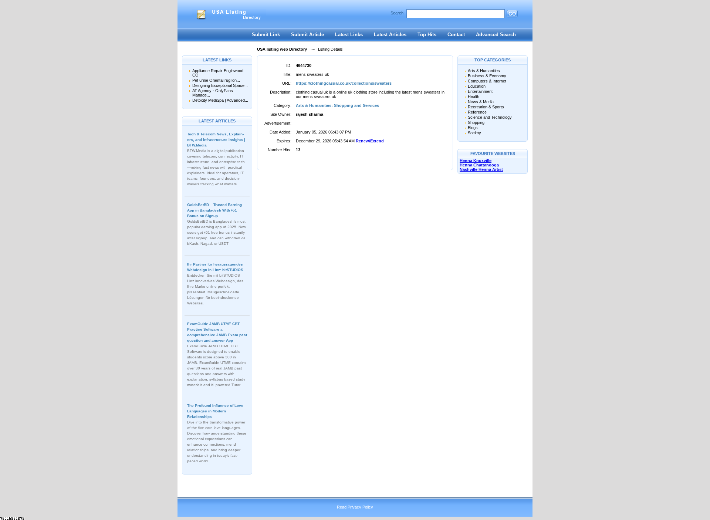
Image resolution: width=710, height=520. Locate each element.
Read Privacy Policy (355, 507)
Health (473, 96)
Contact (456, 34)
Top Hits (426, 34)
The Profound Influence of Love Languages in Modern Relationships (215, 411)
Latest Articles (390, 34)
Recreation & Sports (486, 107)
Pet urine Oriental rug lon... (216, 80)
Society (474, 133)
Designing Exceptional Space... (220, 85)
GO (512, 14)
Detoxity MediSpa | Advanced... (220, 100)
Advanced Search (496, 34)
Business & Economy (487, 76)
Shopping (476, 122)
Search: (397, 13)
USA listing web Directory (282, 49)
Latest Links (349, 34)
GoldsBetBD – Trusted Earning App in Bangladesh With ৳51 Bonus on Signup (214, 210)
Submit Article (307, 34)
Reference (477, 112)
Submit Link (266, 34)
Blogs (473, 127)
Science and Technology (490, 117)
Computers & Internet (487, 81)
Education (477, 86)
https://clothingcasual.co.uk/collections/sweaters (344, 83)
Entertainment (480, 91)
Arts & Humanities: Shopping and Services (337, 105)
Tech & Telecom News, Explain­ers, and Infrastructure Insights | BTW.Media (216, 139)
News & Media (481, 101)
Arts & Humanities (484, 70)
